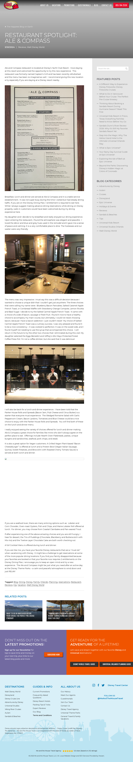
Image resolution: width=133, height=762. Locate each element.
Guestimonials (84, 5)
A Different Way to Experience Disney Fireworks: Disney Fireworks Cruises (113, 87)
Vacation (22, 585)
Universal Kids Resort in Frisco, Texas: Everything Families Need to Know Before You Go (113, 119)
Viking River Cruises (13, 709)
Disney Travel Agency (70, 709)
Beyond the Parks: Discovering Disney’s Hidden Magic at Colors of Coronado (113, 168)
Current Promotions (41, 692)
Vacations (56, 5)
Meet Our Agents (68, 695)
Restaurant (76, 582)
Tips (101, 219)
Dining (22, 582)
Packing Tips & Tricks (41, 705)
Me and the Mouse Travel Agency (48, 751)
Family (36, 582)
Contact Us (65, 706)
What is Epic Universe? (110, 148)
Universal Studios (12, 706)
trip (15, 585)
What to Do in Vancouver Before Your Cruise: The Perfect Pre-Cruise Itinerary (113, 97)
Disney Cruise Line (12, 699)
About (44, 5)
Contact (107, 5)
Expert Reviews (39, 708)
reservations (64, 582)
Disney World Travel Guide (84, 664)
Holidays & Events (107, 206)
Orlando (44, 582)
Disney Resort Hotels (41, 701)
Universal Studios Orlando (111, 227)
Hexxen (101, 756)
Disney (29, 582)
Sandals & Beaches (108, 215)
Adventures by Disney (109, 186)
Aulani (102, 190)
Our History (65, 692)
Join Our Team (67, 702)
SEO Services (84, 756)
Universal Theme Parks (70, 713)
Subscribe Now (53, 654)
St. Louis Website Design (67, 756)
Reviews (22, 47)
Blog (96, 5)
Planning (53, 582)
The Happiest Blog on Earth (19, 27)
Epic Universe (105, 202)
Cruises (102, 194)
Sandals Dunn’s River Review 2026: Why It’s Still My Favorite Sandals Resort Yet (113, 128)
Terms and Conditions (42, 715)
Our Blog (37, 712)
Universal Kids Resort (109, 223)
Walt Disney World (35, 47)
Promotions (69, 5)
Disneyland (104, 198)
